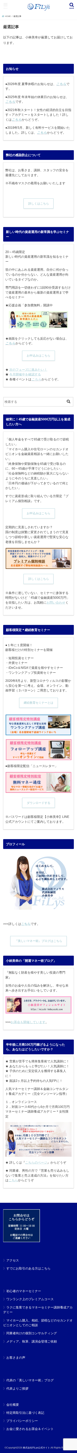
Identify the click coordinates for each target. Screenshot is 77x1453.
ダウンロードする (38, 802)
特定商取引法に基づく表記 (25, 1412)
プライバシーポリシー (22, 1420)
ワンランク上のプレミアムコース (30, 1299)
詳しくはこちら (38, 203)
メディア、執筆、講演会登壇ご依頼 (31, 1341)
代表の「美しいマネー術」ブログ (30, 1380)
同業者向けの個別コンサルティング (31, 1333)
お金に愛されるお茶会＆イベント (30, 1429)
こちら (10, 101)
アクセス (12, 1260)
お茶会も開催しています (28, 1022)
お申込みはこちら (38, 355)
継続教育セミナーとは (38, 702)
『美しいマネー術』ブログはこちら (38, 940)
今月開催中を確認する (25, 374)
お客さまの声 (15, 1357)
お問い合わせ (55, 602)
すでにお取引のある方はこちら (28, 1268)
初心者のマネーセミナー (23, 1291)
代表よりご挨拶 (17, 1388)
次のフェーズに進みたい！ (28, 369)
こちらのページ (36, 1162)
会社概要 (12, 1404)
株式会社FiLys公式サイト (36, 1448)
